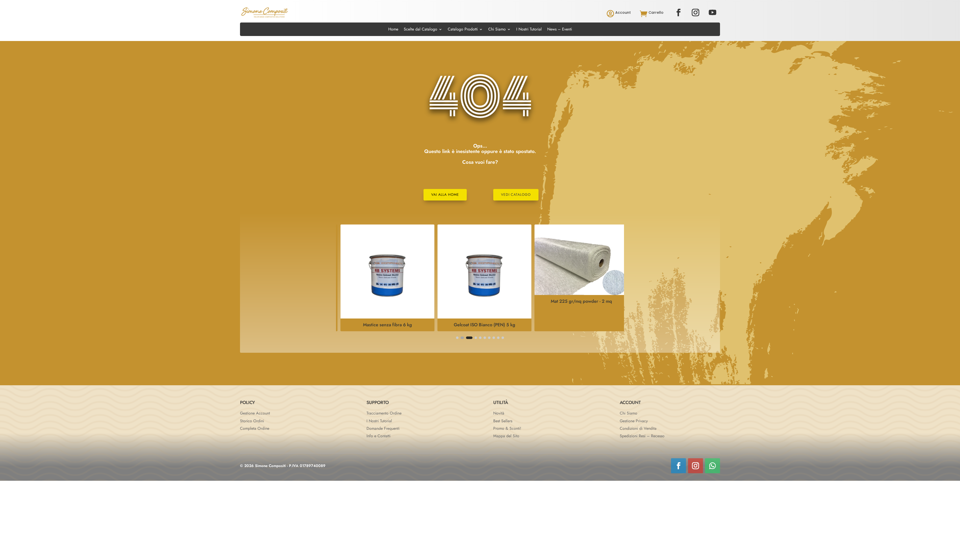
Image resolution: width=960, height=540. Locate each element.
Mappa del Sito (506, 436)
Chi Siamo (497, 30)
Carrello (656, 12)
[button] (457, 337)
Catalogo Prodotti (463, 30)
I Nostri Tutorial (529, 30)
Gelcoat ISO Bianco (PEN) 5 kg (480, 325)
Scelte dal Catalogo (420, 30)
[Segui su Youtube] (712, 12)
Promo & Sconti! (507, 428)
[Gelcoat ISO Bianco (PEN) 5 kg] (480, 317)
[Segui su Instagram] (695, 12)
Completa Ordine (254, 428)
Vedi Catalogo (516, 194)
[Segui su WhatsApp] (712, 465)
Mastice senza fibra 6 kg (383, 325)
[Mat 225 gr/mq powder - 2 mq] (577, 293)
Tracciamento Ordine (384, 413)
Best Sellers (502, 421)
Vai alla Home (445, 194)
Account (623, 12)
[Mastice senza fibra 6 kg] (383, 317)
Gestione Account (255, 413)
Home (393, 30)
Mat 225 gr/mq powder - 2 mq (577, 301)
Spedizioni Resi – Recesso (642, 436)
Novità (498, 413)
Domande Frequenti (383, 428)
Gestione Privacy (634, 421)
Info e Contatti (378, 436)
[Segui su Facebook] (678, 12)
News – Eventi (559, 30)
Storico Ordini (252, 421)
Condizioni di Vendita (638, 428)
